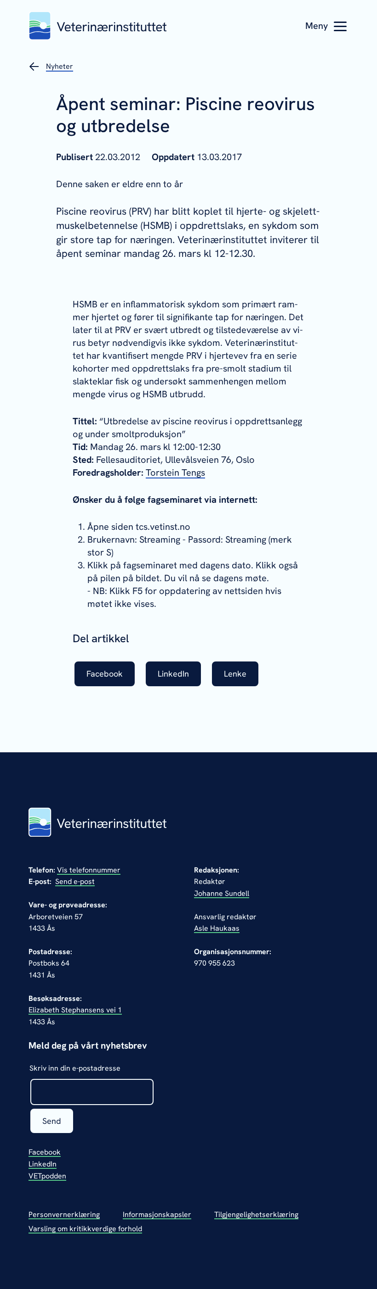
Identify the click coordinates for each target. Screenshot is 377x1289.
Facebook (45, 1152)
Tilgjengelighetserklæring (256, 1214)
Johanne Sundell (221, 893)
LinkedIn (43, 1164)
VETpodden (47, 1176)
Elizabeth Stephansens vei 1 (75, 1010)
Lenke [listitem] (235, 673)
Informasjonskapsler (157, 1214)
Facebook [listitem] (104, 673)
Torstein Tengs (175, 472)
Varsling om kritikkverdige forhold (85, 1228)
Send (51, 1121)
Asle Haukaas (217, 928)
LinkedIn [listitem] (173, 673)
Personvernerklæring (64, 1214)
